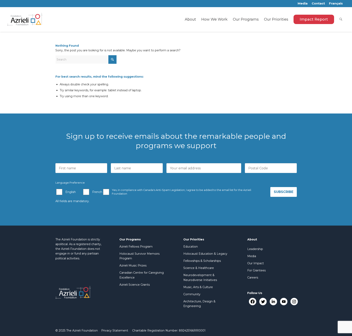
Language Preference (70, 182)
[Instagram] (294, 301)
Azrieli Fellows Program (136, 246)
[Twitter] (262, 301)
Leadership (255, 249)
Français (336, 3)
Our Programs (130, 239)
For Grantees (256, 270)
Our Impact (255, 263)
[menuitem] (190, 19)
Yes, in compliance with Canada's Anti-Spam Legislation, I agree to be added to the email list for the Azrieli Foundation (181, 191)
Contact (318, 3)
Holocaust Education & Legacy (205, 254)
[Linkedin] (273, 301)
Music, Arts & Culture (198, 287)
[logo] (25, 19)
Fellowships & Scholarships (202, 261)
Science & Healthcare (198, 268)
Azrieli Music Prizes (132, 265)
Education (190, 246)
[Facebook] (252, 301)
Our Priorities (193, 239)
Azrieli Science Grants (134, 284)
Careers (252, 277)
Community (191, 294)
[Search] (341, 19)
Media (303, 3)
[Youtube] (283, 301)
